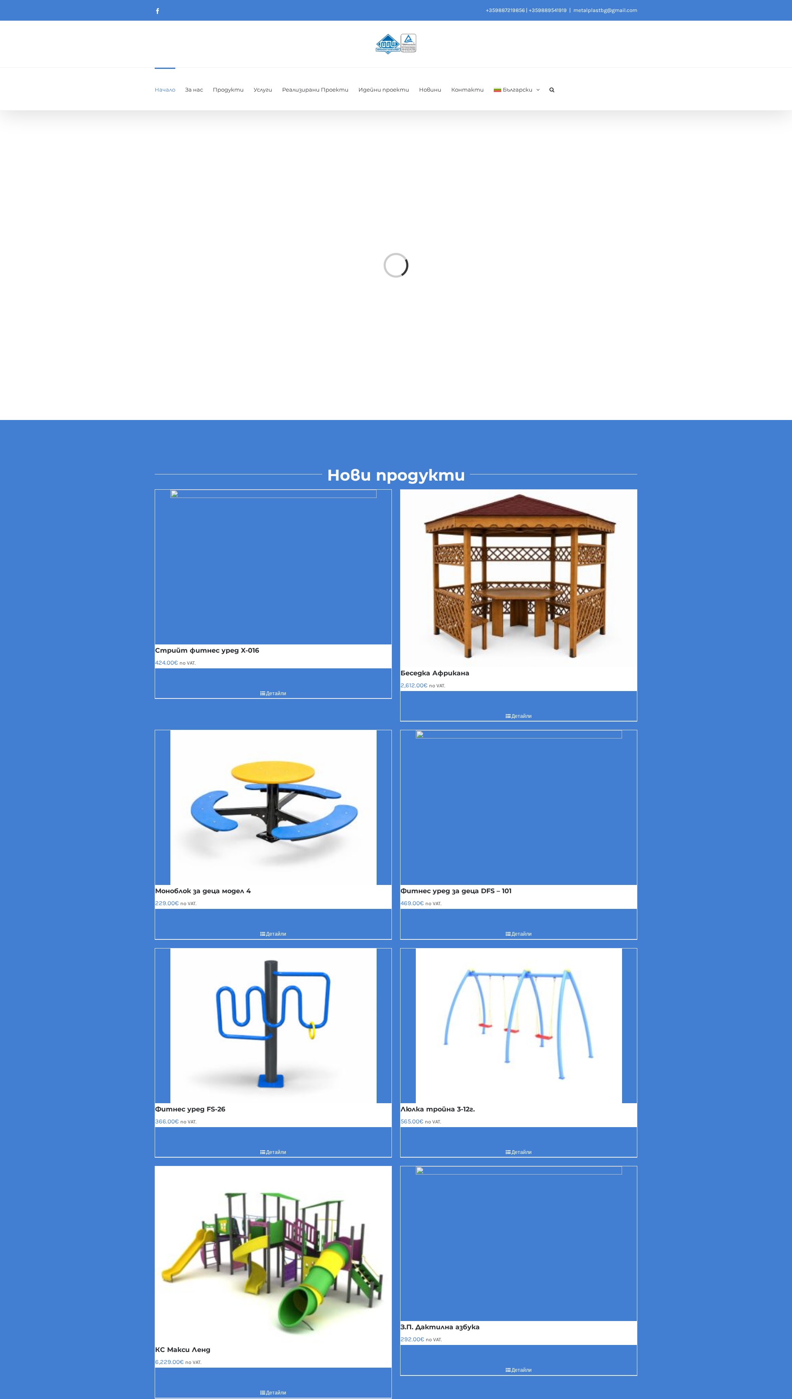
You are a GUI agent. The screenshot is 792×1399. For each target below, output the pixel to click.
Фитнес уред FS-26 (190, 1109)
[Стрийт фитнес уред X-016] (273, 567)
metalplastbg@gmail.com (605, 10)
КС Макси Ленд (182, 1350)
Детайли (276, 693)
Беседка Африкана (435, 673)
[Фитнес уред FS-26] (273, 1025)
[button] (551, 89)
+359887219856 (505, 10)
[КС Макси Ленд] (273, 1255)
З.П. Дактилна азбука (440, 1327)
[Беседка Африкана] (519, 578)
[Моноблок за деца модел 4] (273, 807)
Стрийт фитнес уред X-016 (207, 650)
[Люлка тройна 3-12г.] (519, 1025)
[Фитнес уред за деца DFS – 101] (519, 807)
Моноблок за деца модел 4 (203, 891)
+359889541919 (548, 10)
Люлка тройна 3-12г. (438, 1109)
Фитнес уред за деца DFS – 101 (456, 891)
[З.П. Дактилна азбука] (519, 1243)
